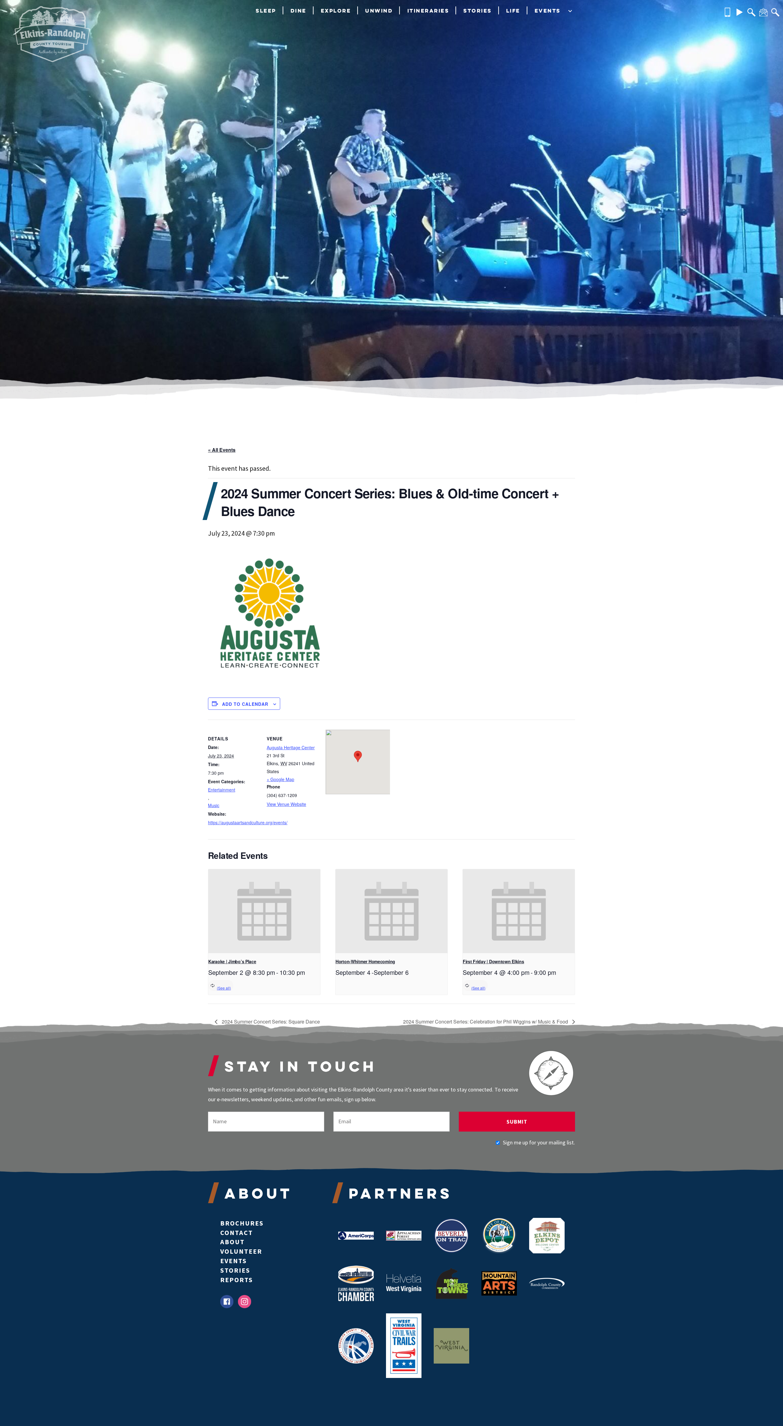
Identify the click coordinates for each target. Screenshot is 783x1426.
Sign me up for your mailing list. (539, 1142)
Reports (236, 1279)
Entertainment (221, 790)
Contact (236, 1232)
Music (213, 805)
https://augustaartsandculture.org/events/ (233, 822)
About (232, 1241)
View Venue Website (286, 804)
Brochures (242, 1223)
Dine (298, 10)
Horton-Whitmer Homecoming (365, 961)
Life (513, 10)
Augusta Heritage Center (291, 747)
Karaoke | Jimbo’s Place (232, 961)
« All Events (222, 449)
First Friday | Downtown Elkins (493, 961)
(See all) (224, 987)
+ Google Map (280, 779)
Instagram (244, 1301)
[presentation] (264, 911)
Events (548, 10)
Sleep (266, 10)
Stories (477, 10)
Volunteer (241, 1251)
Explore (336, 10)
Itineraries (428, 10)
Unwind (379, 10)
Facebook (226, 1301)
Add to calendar (245, 704)
